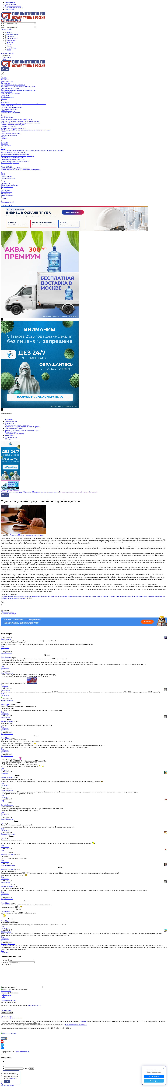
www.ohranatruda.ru (22, 1052)
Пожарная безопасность (9, 135)
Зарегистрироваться (7, 1085)
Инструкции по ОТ (7, 105)
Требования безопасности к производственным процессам (20, 123)
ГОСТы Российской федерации (11, 107)
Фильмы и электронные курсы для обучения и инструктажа (21, 169)
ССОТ (9, 50)
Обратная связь (10, 2)
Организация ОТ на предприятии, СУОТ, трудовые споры (20, 121)
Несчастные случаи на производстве (13, 125)
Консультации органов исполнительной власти (16, 119)
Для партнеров (6, 145)
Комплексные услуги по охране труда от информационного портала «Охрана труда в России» (32, 150)
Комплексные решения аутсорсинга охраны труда (17, 156)
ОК (7, 1081)
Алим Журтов (5, 690)
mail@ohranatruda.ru (34, 1005)
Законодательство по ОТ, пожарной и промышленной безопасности (23, 104)
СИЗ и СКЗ (4, 132)
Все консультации (7, 117)
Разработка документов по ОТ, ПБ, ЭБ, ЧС (15, 161)
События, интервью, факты (10, 88)
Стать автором (9, 9)
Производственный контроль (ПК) (12, 157)
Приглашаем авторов (8, 178)
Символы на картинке (8, 987)
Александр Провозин (8, 944)
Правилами (83, 1021)
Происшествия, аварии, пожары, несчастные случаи (18, 90)
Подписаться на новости (13, 6)
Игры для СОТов (6, 205)
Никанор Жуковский (8, 834)
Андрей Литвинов (7, 673)
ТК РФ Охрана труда (8, 111)
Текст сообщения (7, 964)
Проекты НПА (6, 95)
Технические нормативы (9, 109)
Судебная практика (7, 97)
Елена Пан (4, 773)
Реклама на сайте (10, 4)
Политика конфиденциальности (11, 1018)
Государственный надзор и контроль (13, 85)
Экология (4, 139)
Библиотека (10, 36)
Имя (2, 646)
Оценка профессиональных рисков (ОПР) (15, 154)
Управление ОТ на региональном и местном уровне (18, 86)
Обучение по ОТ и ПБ (8, 126)
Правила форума (6, 176)
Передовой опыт (6, 92)
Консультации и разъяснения (10, 93)
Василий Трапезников (8, 865)
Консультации (11, 40)
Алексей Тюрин (6, 932)
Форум (9, 46)
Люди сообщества (7, 187)
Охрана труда (5, 83)
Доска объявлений (7, 195)
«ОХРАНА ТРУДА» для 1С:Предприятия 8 (15, 168)
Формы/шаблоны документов (10, 112)
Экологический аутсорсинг (10, 163)
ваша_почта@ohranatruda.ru (14, 7)
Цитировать (5, 648)
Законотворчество (7, 81)
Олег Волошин (6, 639)
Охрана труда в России (8, 1000)
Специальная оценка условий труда (12, 159)
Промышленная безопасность (10, 133)
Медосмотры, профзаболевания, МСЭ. (13, 128)
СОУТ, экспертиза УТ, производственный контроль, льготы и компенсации (26, 130)
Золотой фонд (11, 48)
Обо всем (4, 99)
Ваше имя (4, 960)
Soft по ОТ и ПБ (12, 38)
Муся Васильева (6, 653)
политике (13, 1078)
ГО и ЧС (4, 137)
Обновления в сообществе (9, 185)
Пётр (2, 801)
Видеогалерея (5, 193)
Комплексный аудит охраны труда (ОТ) (14, 152)
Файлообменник (6, 192)
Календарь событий (11, 34)
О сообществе (5, 183)
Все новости (5, 79)
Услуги (9, 44)
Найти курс (147, 621)
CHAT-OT (4, 199)
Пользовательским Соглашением (76, 1025)
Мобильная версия (7, 1012)
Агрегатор (10, 42)
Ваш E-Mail (4, 962)
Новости (9, 32)
